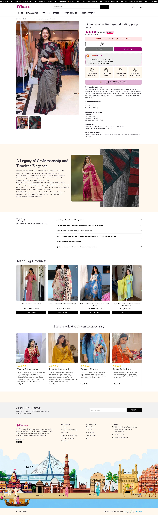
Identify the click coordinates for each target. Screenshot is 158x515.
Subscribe (134, 410)
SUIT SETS (45, 13)
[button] (102, 44)
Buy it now (128, 49)
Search (104, 6)
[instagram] (20, 442)
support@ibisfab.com (121, 437)
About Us (64, 427)
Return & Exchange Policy (69, 430)
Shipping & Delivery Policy (69, 435)
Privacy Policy (65, 432)
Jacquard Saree (91, 435)
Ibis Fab (24, 511)
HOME (20, 13)
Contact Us (64, 441)
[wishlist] (137, 7)
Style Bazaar (90, 432)
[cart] (141, 7)
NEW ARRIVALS (32, 13)
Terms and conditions (67, 438)
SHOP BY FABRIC (88, 13)
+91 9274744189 (119, 434)
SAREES (56, 13)
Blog (87, 438)
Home (18, 19)
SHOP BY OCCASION (70, 13)
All (23, 19)
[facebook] (17, 442)
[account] (133, 7)
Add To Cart (31, 312)
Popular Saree (90, 427)
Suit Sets (89, 430)
